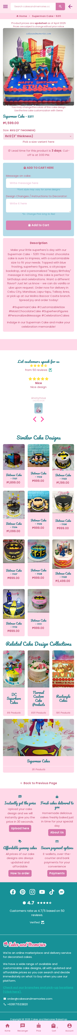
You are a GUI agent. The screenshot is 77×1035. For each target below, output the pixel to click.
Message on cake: (18, 176)
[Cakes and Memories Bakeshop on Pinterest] (22, 892)
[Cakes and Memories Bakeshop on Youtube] (42, 892)
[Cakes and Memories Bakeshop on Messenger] (61, 892)
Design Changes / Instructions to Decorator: (36, 196)
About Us (57, 832)
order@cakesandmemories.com (27, 999)
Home (21, 16)
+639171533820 (15, 1004)
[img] (38, 366)
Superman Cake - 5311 (46, 16)
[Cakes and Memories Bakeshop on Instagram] (32, 892)
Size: (19, 130)
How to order (20, 873)
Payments (57, 873)
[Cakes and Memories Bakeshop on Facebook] (13, 892)
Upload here (20, 828)
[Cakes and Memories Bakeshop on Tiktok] (52, 892)
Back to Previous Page (38, 783)
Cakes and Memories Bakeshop (49, 1019)
